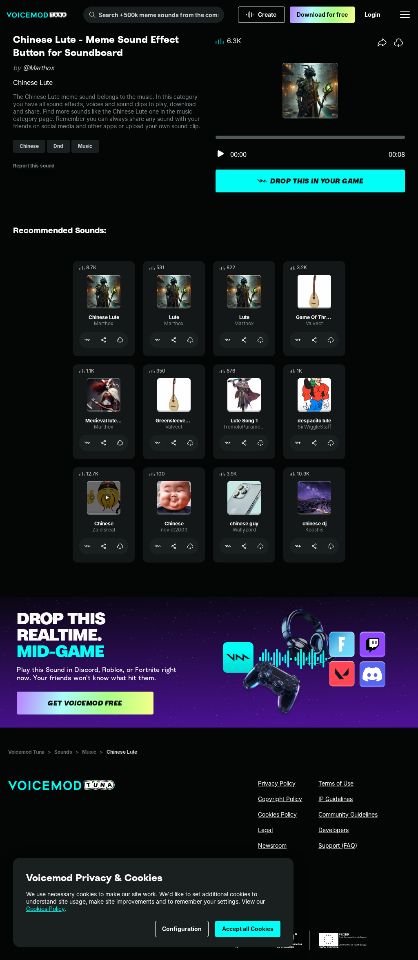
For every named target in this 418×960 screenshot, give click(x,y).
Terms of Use (336, 783)
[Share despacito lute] (314, 443)
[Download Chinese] (120, 546)
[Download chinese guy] (260, 546)
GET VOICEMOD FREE (85, 703)
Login (372, 14)
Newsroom (272, 845)
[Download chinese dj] (330, 546)
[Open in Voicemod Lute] (157, 340)
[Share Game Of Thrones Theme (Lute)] (314, 340)
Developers (333, 829)
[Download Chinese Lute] (120, 340)
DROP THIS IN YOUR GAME (316, 181)
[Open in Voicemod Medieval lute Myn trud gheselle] (87, 443)
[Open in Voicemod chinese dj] (298, 546)
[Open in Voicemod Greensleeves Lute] (157, 443)
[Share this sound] (382, 42)
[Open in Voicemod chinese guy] (228, 546)
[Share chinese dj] (314, 546)
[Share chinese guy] (244, 546)
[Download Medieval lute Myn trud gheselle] (120, 443)
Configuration (182, 928)
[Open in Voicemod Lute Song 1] (228, 443)
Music (89, 752)
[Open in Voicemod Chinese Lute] (87, 340)
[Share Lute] (174, 340)
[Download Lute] (190, 340)
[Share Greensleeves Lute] (174, 443)
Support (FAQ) (337, 845)
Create (267, 14)
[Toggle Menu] (404, 14)
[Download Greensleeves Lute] (190, 443)
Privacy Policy (277, 783)
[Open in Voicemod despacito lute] (298, 443)
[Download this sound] (398, 42)
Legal (265, 829)
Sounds (63, 752)
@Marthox (38, 68)
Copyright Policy (280, 798)
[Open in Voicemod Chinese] (87, 546)
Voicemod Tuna (26, 752)
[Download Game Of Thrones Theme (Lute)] (330, 340)
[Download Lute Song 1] (260, 443)
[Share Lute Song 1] (244, 443)
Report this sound (34, 166)
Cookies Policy (45, 908)
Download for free (322, 14)
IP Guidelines (335, 798)
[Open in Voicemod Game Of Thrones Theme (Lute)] (298, 340)
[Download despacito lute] (330, 443)
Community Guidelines (348, 814)
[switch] (220, 154)
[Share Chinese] (104, 546)
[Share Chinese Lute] (104, 340)
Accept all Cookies (247, 928)
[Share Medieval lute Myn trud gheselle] (104, 443)
